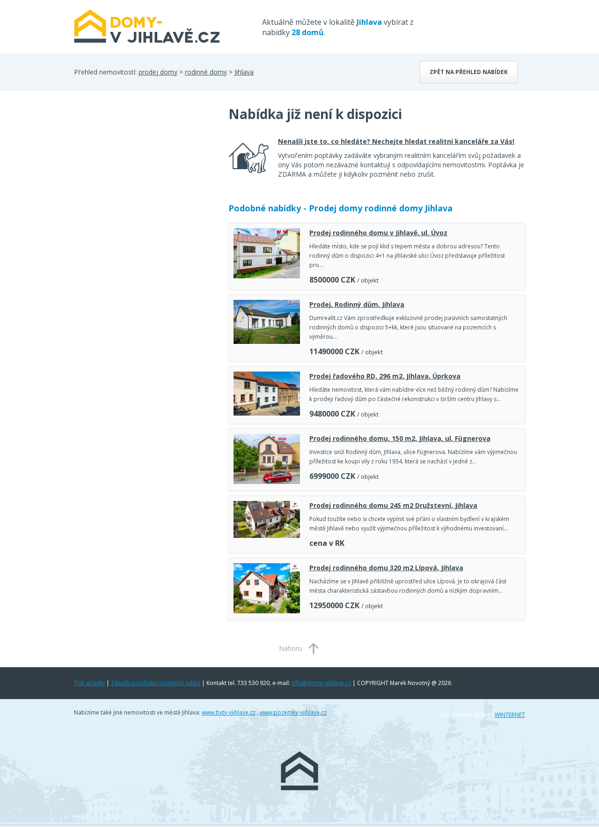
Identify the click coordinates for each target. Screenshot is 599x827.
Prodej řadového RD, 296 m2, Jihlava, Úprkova (384, 376)
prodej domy (158, 71)
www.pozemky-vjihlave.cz (293, 712)
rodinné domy (206, 71)
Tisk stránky (89, 683)
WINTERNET (510, 715)
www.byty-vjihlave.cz (229, 712)
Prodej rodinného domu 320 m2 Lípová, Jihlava (386, 567)
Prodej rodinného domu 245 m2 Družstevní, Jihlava (393, 505)
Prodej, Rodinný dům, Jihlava (356, 304)
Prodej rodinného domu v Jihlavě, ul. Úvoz (378, 232)
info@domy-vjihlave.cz (321, 683)
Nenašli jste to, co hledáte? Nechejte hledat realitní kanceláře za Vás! (396, 141)
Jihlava (244, 71)
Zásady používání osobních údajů (155, 683)
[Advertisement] (144, 180)
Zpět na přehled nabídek (469, 72)
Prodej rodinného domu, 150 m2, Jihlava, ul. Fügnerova (399, 438)
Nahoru (290, 648)
